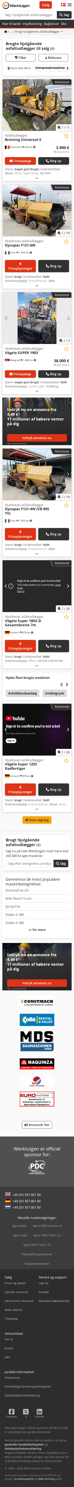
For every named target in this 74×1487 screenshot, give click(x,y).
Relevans (54, 58)
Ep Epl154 (13, 906)
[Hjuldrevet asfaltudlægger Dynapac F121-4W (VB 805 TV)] (37, 474)
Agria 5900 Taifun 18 (37, 1245)
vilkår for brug (45, 1478)
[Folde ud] (37, 178)
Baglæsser (51, 24)
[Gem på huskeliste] (66, 136)
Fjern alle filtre (20, 68)
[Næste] (68, 105)
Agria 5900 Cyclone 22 (47, 1226)
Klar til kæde (11, 24)
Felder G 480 (15, 923)
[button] (70, 5)
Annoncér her (39, 1125)
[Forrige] (6, 105)
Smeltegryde (54, 693)
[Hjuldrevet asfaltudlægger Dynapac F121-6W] (37, 210)
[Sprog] (63, 5)
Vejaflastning (32, 24)
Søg (66, 15)
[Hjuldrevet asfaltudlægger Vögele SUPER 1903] (37, 318)
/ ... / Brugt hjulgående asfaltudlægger (34, 31)
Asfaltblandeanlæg (22, 693)
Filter (22, 58)
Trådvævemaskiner (37, 1264)
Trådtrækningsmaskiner (37, 1254)
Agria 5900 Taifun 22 (47, 1235)
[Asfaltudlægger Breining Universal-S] (37, 105)
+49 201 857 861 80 (27, 1195)
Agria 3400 (20, 1235)
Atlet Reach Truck (18, 898)
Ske (63, 24)
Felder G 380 (15, 915)
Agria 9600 (19, 1226)
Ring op (55, 161)
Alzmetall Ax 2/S (17, 890)
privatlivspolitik (23, 1478)
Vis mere (39, 930)
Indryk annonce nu (37, 438)
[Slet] (68, 68)
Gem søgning (38, 820)
